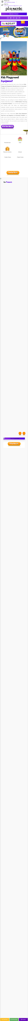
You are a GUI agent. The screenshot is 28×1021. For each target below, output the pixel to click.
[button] (2, 32)
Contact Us (12, 172)
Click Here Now (7, 126)
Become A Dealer (14, 14)
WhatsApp (14, 1019)
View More (13, 443)
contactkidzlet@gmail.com (13, 5)
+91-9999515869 (9, 2)
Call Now (5, 1019)
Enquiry (24, 1019)
